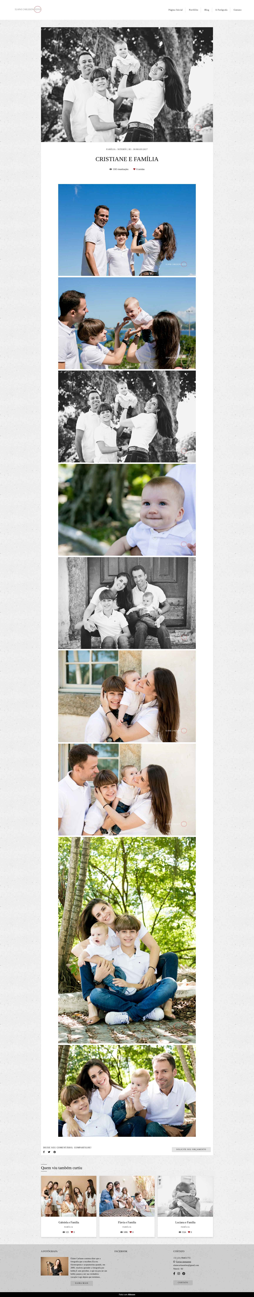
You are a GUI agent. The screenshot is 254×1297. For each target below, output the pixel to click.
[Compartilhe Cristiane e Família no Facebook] (44, 1152)
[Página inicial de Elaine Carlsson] (34, 9)
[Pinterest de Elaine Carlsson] (183, 1273)
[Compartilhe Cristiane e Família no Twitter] (49, 1152)
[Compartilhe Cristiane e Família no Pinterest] (55, 1152)
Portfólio (193, 10)
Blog (206, 10)
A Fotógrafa (221, 10)
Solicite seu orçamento (191, 1149)
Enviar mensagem (183, 1262)
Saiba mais (81, 1283)
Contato (238, 10)
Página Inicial (176, 10)
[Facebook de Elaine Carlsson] (174, 1273)
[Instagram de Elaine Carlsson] (178, 1273)
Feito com (127, 1294)
